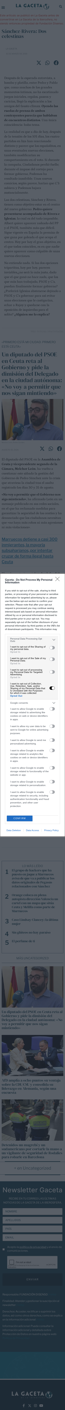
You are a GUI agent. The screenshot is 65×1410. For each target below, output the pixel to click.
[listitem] (32, 640)
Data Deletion (13, 830)
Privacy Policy (51, 830)
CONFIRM (20, 818)
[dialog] (32, 705)
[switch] (52, 647)
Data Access (32, 830)
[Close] (58, 580)
